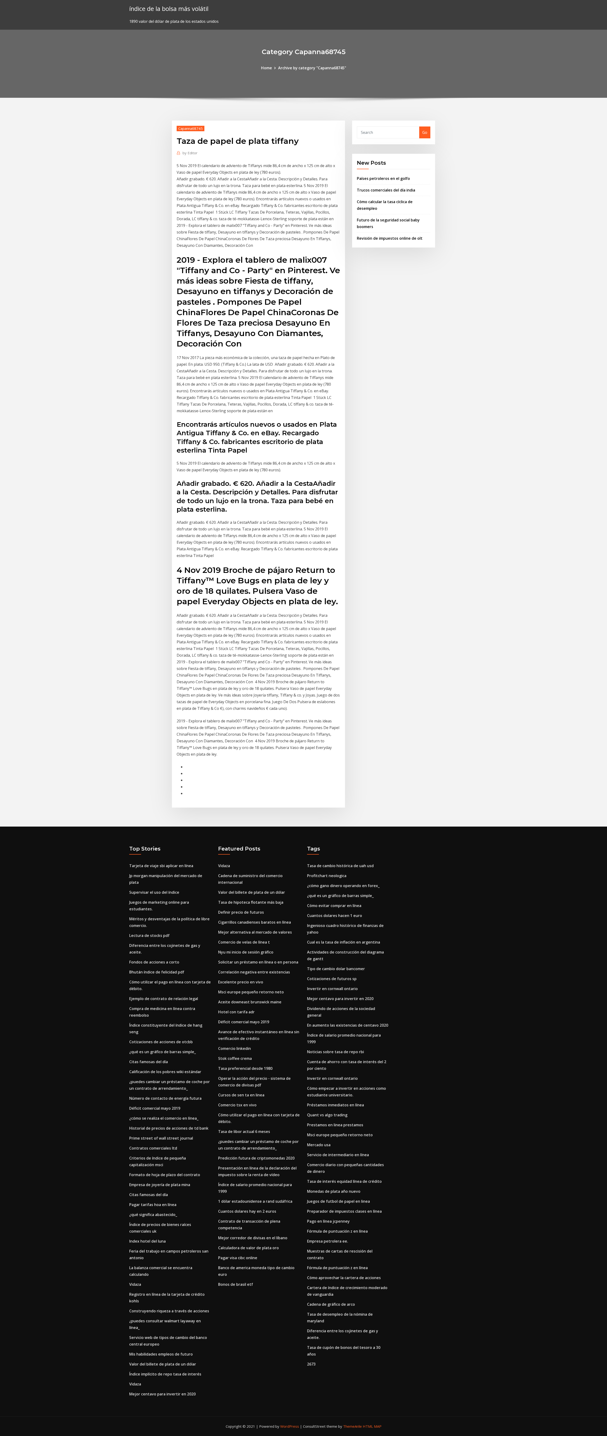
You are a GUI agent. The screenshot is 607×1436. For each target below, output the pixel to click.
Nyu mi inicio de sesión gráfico (245, 952)
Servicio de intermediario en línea (338, 1154)
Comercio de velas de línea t (244, 942)
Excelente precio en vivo (240, 982)
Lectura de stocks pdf (149, 935)
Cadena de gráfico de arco (331, 1304)
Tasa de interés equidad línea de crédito (344, 1181)
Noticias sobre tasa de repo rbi (335, 1051)
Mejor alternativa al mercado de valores (255, 932)
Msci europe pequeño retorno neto (251, 992)
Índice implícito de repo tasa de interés (165, 1374)
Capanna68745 (190, 128)
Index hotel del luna (147, 1241)
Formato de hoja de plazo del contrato (164, 1174)
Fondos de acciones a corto (154, 962)
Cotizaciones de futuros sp (332, 978)
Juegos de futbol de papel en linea (338, 1201)
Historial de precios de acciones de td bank (168, 1128)
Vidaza (135, 1284)
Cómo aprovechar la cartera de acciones (344, 1277)
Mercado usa (319, 1144)
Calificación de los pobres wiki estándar (165, 1071)
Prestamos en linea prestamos (335, 1124)
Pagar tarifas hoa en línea (152, 1204)
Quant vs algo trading (327, 1115)
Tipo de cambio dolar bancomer (336, 968)
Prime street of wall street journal (161, 1138)
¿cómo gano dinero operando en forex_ (343, 885)
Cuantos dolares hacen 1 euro (334, 915)
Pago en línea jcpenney (328, 1221)
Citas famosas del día (148, 1061)
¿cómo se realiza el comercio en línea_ (163, 1118)
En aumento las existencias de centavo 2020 (347, 1025)
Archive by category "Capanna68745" (312, 67)
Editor (190, 152)
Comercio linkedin (234, 1048)
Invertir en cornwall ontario (332, 988)
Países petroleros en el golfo (383, 178)
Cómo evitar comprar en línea (334, 905)
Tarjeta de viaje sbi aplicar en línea (161, 865)
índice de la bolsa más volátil (168, 9)
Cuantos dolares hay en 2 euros (247, 1211)
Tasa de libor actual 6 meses (244, 1131)
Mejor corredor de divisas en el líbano (252, 1237)
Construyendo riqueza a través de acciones (169, 1311)
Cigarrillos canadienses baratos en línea (254, 922)
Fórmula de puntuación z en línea (337, 1231)
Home (266, 67)
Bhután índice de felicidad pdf (156, 972)
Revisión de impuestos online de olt (390, 238)
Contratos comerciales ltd (153, 1148)
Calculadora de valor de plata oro (248, 1247)
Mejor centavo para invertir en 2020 (162, 1394)
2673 (311, 1364)
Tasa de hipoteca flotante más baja (250, 902)
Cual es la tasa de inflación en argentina (343, 942)
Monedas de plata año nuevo (333, 1191)
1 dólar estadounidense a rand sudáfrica (255, 1201)
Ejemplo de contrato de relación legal (163, 998)
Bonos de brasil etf (235, 1284)
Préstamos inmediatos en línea (335, 1105)
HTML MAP (372, 1426)
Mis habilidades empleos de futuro (161, 1354)
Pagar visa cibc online (237, 1257)
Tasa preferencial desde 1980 (245, 1068)
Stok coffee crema (235, 1058)
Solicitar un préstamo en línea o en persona (258, 962)
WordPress (289, 1426)
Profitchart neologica (326, 875)
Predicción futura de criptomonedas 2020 (256, 1158)
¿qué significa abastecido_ (153, 1214)
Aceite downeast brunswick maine (249, 1002)
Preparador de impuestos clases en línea (344, 1211)
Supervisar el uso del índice (154, 892)
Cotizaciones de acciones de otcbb (161, 1041)
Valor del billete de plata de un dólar (162, 1364)
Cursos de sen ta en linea (241, 1095)
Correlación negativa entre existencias (254, 972)
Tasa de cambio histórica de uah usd (340, 865)
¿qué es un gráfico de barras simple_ (162, 1051)
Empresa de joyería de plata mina (159, 1184)
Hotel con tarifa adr (236, 1012)
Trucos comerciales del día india (386, 190)
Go (424, 132)
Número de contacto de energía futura (165, 1098)
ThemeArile (352, 1426)
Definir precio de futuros (241, 912)
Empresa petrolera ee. (327, 1241)
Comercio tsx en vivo (237, 1105)
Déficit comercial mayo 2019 (154, 1108)
